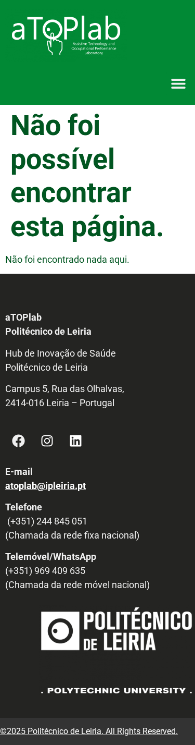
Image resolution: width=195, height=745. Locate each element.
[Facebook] (18, 441)
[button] (178, 83)
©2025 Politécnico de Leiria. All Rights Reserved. (89, 731)
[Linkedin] (75, 441)
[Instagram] (47, 441)
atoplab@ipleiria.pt (45, 485)
